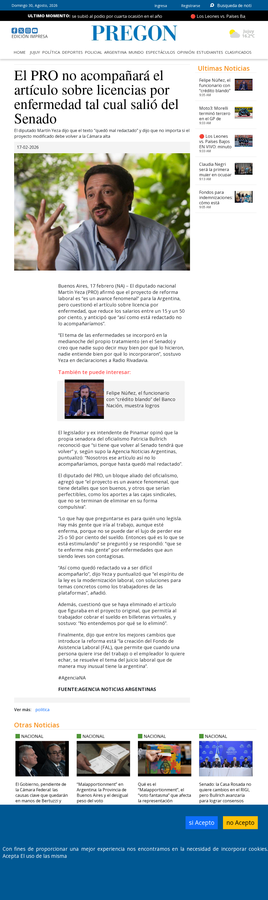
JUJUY (35, 52)
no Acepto (240, 823)
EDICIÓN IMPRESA (30, 36)
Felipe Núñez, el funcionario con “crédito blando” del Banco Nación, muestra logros (140, 399)
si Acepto (201, 823)
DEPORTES (72, 52)
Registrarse (190, 5)
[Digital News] (134, 33)
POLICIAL (93, 52)
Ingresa (160, 5)
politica (42, 709)
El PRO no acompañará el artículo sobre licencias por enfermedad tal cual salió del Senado (96, 96)
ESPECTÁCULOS (160, 52)
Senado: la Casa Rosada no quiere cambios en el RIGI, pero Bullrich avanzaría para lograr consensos (225, 792)
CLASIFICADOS (238, 52)
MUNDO (136, 52)
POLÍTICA (51, 52)
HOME (20, 52)
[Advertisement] (225, 431)
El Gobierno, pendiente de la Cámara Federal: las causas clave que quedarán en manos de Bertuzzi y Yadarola (41, 795)
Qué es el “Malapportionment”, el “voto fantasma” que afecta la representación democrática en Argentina (164, 795)
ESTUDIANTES (210, 52)
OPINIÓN (185, 52)
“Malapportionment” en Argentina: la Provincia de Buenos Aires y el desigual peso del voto (102, 792)
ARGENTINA (115, 52)
